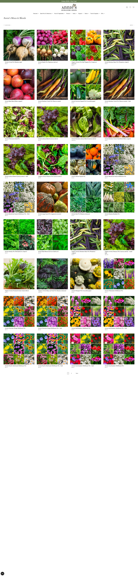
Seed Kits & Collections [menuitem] (45, 13)
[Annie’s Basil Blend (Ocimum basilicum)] (52, 234)
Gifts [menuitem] (102, 13)
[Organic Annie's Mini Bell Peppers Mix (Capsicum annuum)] (85, 45)
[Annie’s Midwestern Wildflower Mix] (118, 273)
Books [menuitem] (86, 13)
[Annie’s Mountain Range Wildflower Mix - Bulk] (52, 311)
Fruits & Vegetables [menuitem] (59, 13)
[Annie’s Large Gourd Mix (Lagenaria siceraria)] (52, 197)
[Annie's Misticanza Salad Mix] (19, 122)
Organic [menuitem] (80, 13)
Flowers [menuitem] (68, 13)
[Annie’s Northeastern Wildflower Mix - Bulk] (118, 311)
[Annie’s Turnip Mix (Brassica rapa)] (19, 45)
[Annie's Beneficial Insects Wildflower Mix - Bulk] (19, 197)
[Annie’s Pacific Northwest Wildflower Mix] (19, 349)
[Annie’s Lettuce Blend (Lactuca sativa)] (52, 122)
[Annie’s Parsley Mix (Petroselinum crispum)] (19, 234)
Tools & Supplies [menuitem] (94, 13)
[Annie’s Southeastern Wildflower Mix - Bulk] (85, 349)
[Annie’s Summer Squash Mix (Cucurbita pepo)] (85, 84)
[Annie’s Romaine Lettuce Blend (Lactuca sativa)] (85, 122)
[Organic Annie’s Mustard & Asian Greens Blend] (19, 273)
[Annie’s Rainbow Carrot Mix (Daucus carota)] (52, 84)
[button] (130, 7)
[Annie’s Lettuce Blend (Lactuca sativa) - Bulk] (19, 159)
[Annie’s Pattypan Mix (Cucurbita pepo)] (85, 273)
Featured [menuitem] (35, 13)
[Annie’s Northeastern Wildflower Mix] (85, 311)
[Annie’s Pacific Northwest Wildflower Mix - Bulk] (52, 349)
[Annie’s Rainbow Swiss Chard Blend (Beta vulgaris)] (118, 122)
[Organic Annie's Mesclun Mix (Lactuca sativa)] (52, 159)
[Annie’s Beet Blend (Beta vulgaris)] (19, 84)
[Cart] (133, 7)
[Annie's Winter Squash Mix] (85, 159)
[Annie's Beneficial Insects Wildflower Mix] (118, 159)
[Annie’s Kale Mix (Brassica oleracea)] (85, 197)
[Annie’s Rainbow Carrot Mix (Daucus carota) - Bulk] (118, 84)
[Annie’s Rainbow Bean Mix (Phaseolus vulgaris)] (118, 45)
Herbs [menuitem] (74, 13)
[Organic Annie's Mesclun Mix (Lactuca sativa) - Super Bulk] (118, 234)
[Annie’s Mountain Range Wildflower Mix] (19, 311)
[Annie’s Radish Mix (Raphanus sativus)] (52, 45)
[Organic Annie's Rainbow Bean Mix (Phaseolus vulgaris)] (85, 234)
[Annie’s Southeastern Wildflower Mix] (118, 349)
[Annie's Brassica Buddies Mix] (118, 197)
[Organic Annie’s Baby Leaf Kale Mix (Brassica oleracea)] (52, 273)
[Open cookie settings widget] (2, 573)
